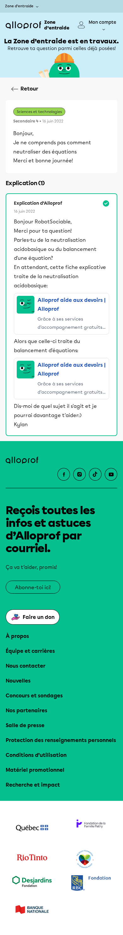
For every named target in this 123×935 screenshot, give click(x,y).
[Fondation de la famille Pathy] (91, 828)
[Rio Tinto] (32, 859)
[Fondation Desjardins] (32, 883)
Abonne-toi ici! (33, 587)
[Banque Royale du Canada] (91, 883)
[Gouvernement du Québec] (32, 828)
